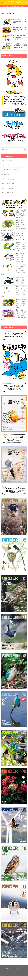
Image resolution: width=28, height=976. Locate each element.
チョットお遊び (6, 165)
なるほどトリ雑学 (7, 160)
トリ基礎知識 (5, 174)
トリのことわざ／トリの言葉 (10, 169)
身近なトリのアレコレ (8, 188)
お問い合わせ (19, 968)
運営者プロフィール (10, 968)
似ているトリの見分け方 (8, 179)
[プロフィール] (14, 113)
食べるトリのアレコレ (8, 192)
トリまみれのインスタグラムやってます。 (14, 6)
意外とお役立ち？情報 (8, 183)
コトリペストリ (13, 973)
